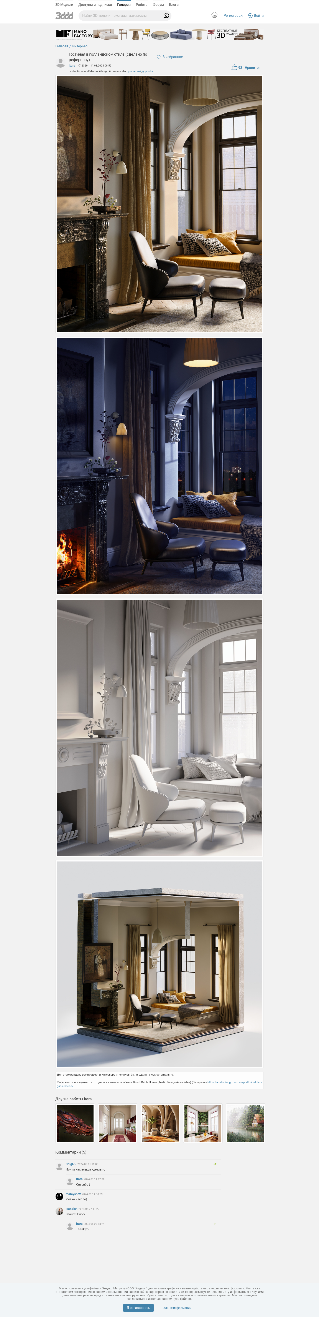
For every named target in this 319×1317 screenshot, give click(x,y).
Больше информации (176, 1308)
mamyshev (73, 1194)
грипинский (134, 71)
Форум (158, 5)
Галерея (124, 5)
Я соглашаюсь (138, 1308)
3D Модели (64, 5)
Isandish (72, 1209)
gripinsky (147, 71)
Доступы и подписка (95, 5)
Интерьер (79, 46)
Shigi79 (71, 1164)
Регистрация (234, 15)
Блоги (174, 5)
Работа (142, 5)
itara (72, 65)
